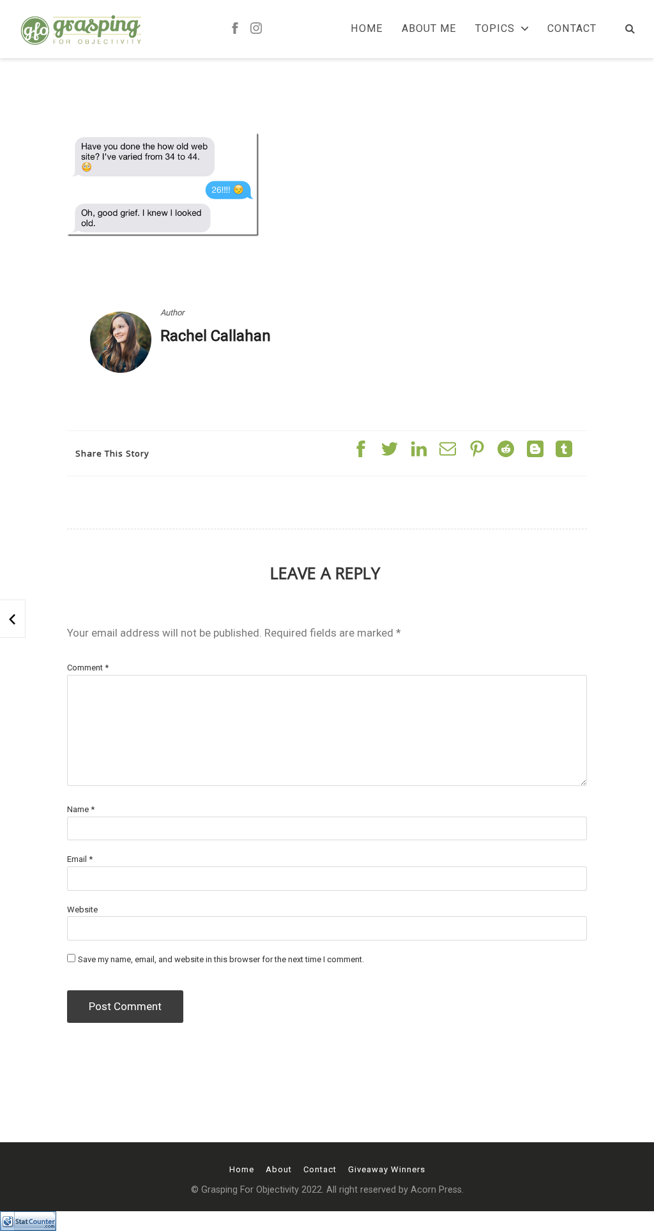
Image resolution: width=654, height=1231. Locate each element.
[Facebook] (235, 29)
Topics (495, 29)
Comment (88, 667)
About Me (429, 29)
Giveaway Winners (386, 1169)
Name (81, 809)
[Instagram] (256, 29)
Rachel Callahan (215, 336)
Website (82, 909)
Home (367, 29)
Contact (572, 29)
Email (80, 859)
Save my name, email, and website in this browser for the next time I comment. (221, 959)
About (279, 1169)
